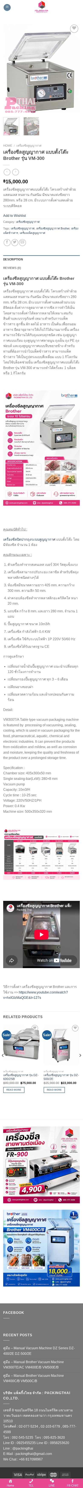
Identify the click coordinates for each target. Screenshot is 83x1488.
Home (7, 145)
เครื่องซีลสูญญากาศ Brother (52, 228)
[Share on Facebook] (7, 242)
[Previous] (10, 69)
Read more (13, 1089)
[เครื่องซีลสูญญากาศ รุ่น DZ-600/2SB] (21, 1046)
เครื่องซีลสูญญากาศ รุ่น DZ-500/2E (61, 1077)
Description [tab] (13, 259)
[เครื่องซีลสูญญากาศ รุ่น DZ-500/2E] (62, 1046)
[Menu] (7, 7)
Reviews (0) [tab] (12, 268)
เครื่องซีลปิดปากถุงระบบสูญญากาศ (29, 539)
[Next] (73, 69)
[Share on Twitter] (14, 242)
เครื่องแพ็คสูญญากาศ (32, 233)
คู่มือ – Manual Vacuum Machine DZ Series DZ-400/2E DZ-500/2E (39, 1350)
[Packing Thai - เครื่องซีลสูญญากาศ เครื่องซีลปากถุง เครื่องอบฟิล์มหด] (41, 7)
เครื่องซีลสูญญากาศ (29, 145)
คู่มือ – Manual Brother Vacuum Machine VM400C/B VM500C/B (33, 1378)
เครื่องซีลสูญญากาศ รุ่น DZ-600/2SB (21, 1077)
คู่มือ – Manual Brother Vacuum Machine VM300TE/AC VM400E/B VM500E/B (33, 1364)
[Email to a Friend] (22, 242)
